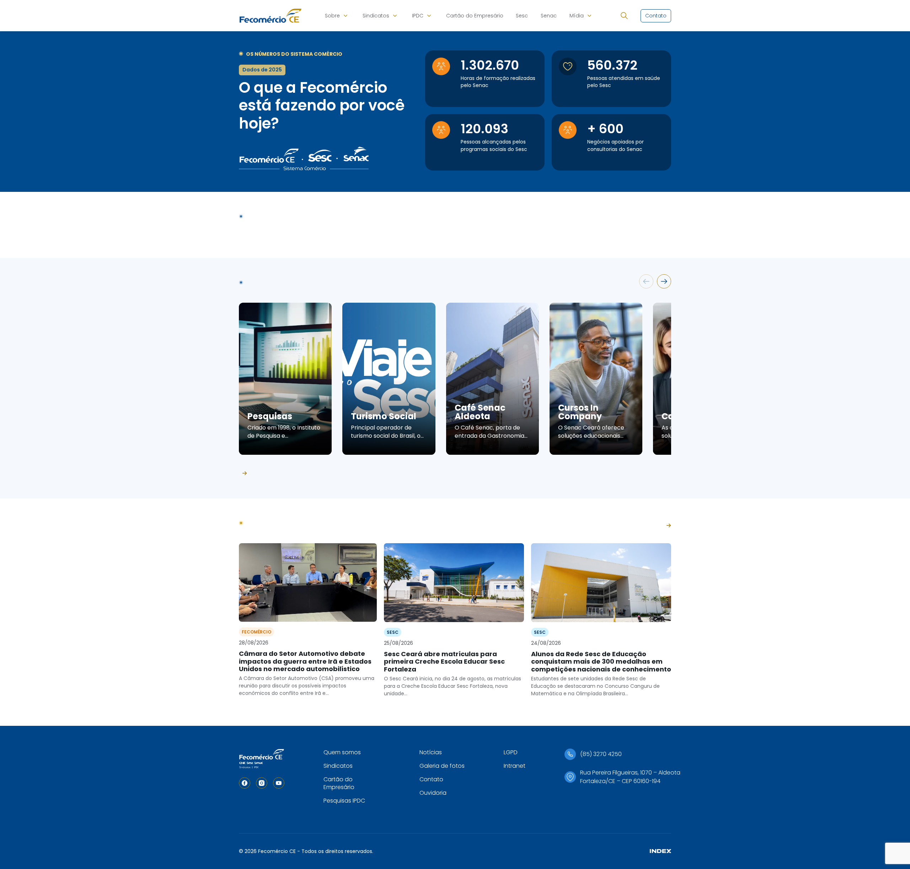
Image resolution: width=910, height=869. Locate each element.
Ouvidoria (432, 793)
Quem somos (342, 752)
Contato (431, 779)
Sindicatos (376, 15)
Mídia (576, 15)
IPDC (417, 15)
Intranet (514, 766)
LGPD (511, 752)
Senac (549, 15)
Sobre (332, 15)
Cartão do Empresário (474, 15)
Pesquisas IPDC (344, 801)
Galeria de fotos (442, 766)
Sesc (522, 15)
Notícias (430, 752)
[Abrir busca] (624, 15)
